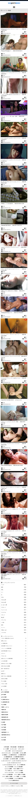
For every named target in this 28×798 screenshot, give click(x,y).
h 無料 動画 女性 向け (5, 734)
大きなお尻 (13, 599)
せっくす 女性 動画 (9, 766)
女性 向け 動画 (13, 678)
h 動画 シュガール (5, 707)
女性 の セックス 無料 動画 (13, 658)
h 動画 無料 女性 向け (5, 719)
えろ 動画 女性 (13, 643)
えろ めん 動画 (15, 752)
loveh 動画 (3, 739)
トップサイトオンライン (8, 636)
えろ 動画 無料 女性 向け (18, 756)
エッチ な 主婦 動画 (9, 778)
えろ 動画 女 (4, 754)
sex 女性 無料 (13, 746)
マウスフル (13, 612)
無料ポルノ (13, 673)
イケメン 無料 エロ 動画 (7, 776)
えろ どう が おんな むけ (17, 750)
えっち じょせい (13, 748)
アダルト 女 (13, 656)
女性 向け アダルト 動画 (13, 663)
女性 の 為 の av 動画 (13, 666)
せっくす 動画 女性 (21, 764)
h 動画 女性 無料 (4, 714)
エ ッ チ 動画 (16, 776)
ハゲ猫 (13, 622)
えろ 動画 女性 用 (22, 754)
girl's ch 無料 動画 (5, 692)
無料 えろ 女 (13, 640)
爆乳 (13, 587)
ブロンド (13, 614)
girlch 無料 (3, 694)
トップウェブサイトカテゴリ (9, 582)
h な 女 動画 (3, 704)
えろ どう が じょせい (6, 752)
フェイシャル (13, 609)
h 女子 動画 (3, 724)
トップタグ (5, 690)
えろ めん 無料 (23, 752)
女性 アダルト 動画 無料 (13, 676)
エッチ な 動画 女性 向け (14, 780)
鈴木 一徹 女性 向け (13, 668)
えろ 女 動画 (13, 686)
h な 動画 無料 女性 (5, 702)
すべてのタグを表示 (14, 783)
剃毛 (13, 625)
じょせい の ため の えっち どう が (19, 760)
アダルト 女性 (13, 683)
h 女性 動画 (3, 729)
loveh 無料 (6, 746)
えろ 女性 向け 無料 (14, 758)
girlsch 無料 (4, 697)
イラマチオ (13, 632)
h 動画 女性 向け (4, 712)
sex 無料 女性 (21, 746)
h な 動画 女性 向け (5, 699)
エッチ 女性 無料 (9, 795)
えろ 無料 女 (21, 758)
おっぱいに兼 (13, 604)
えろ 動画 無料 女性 (8, 756)
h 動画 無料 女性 (4, 717)
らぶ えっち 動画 (8, 768)
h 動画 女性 (3, 709)
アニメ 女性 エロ (8, 770)
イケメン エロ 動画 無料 (13, 648)
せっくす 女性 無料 (19, 766)
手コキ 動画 (13, 681)
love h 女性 (3, 737)
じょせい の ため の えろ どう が (14, 762)
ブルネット (13, 607)
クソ (13, 592)
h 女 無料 (3, 722)
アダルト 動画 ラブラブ (18, 768)
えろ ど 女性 (8, 750)
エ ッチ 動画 (23, 776)
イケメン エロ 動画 (19, 772)
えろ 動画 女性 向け (13, 754)
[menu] (14, 7)
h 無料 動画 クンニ (5, 732)
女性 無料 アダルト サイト (13, 645)
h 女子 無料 (3, 727)
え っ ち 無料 (6, 748)
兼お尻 (13, 617)
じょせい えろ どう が (5, 760)
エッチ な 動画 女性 (19, 778)
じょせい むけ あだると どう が (9, 764)
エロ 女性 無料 (13, 661)
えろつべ (13, 653)
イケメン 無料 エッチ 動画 (19, 774)
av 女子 (13, 671)
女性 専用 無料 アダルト (13, 650)
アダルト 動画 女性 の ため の (13, 638)
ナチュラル (13, 619)
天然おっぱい (13, 630)
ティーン (13, 627)
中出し (13, 597)
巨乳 (13, 589)
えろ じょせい (21, 748)
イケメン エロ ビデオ (9, 772)
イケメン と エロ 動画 (18, 770)
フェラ (13, 584)
